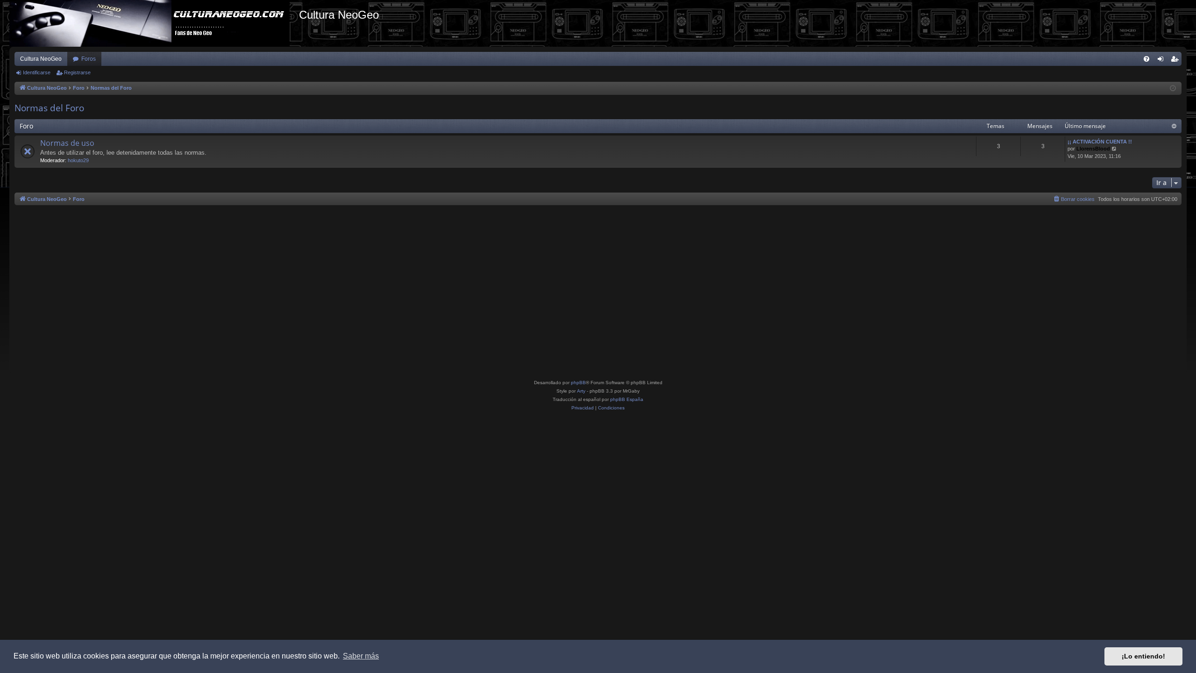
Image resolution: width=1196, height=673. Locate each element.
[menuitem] (1146, 59)
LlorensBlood (1093, 148)
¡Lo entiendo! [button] (1143, 656)
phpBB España (626, 399)
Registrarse (77, 72)
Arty (581, 391)
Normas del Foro (49, 108)
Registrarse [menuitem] (1176, 61)
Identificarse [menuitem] (1162, 61)
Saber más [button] (361, 656)
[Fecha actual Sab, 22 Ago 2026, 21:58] (1173, 88)
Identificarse (36, 72)
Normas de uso (67, 143)
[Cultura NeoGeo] (154, 23)
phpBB (578, 382)
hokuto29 (78, 160)
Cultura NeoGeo (41, 59)
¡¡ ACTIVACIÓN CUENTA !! (1100, 141)
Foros (88, 59)
